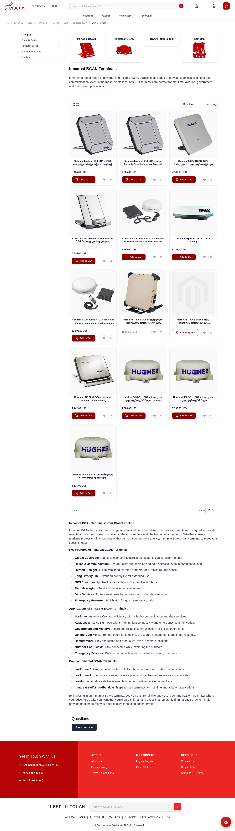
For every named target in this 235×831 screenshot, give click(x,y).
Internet (55, 23)
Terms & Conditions (102, 773)
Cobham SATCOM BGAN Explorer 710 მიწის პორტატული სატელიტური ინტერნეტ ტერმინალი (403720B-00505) (92, 240)
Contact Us (187, 761)
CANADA (114, 817)
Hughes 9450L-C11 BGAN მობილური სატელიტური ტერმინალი (93, 476)
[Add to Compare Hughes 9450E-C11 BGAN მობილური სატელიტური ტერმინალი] (211, 416)
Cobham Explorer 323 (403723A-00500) (193, 240)
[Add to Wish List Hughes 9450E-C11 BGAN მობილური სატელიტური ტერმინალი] (204, 416)
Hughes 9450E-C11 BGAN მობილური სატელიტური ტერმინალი (193, 399)
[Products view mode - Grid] (73, 104)
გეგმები (106, 15)
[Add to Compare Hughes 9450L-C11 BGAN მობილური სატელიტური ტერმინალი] (111, 493)
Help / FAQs (188, 767)
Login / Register (145, 761)
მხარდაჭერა (126, 15)
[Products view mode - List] (78, 104)
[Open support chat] (226, 822)
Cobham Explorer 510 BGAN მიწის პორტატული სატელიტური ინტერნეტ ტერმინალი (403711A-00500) (92, 163)
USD (54, 6)
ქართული (40, 6)
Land (65, 23)
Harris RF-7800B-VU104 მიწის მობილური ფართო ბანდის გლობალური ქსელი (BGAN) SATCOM (193, 321)
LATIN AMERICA (150, 817)
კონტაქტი (147, 15)
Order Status (143, 767)
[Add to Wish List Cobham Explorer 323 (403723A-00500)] (204, 257)
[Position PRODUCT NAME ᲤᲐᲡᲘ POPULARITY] (196, 104)
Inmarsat (43, 23)
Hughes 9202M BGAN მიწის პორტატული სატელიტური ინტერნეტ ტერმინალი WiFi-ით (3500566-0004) (193, 163)
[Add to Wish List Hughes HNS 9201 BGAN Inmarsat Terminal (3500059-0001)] (104, 416)
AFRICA (70, 817)
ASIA (82, 817)
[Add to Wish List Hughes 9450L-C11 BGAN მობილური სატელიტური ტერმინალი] (104, 493)
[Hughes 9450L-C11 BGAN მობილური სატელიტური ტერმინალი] (93, 448)
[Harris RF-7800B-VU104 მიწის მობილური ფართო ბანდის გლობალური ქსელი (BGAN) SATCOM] (193, 293)
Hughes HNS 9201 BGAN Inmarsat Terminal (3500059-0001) (92, 399)
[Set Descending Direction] (215, 104)
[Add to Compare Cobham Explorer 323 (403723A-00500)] (211, 257)
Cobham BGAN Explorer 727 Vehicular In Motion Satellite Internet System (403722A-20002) (93, 321)
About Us (96, 761)
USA (167, 817)
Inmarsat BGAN (80, 23)
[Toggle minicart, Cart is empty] (226, 6)
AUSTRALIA (97, 817)
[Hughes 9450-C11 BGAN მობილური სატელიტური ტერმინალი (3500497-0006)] (143, 370)
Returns (199, 773)
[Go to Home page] (15, 6)
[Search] (181, 6)
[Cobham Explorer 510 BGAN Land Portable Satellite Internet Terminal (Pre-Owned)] (143, 134)
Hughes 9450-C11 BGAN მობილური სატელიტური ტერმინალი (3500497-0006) (143, 399)
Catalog (31, 23)
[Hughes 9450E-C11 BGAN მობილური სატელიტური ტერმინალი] (193, 370)
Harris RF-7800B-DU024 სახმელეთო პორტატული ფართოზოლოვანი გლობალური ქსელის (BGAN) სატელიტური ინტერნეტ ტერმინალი (142, 321)
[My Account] (196, 6)
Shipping (186, 773)
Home (6, 23)
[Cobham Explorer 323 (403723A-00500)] (193, 212)
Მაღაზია (88, 15)
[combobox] (126, 6)
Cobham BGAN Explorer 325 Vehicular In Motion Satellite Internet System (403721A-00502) (143, 240)
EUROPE (130, 817)
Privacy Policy (99, 767)
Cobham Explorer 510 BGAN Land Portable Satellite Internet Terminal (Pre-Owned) (143, 163)
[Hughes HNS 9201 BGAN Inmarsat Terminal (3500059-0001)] (93, 370)
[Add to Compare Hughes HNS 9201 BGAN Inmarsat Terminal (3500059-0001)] (111, 416)
